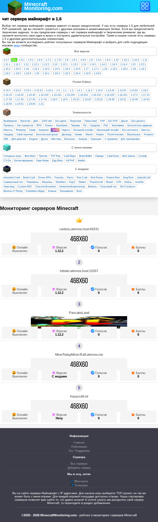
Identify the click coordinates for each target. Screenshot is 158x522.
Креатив (25, 121)
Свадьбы (95, 125)
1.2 (71, 90)
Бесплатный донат (47, 134)
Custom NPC (25, 186)
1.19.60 (31, 104)
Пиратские (91, 121)
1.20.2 (56, 73)
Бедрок (33, 139)
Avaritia (139, 182)
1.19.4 (27, 73)
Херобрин (62, 125)
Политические (115, 134)
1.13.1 (64, 64)
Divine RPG (44, 177)
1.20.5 (87, 73)
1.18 (104, 69)
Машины (47, 182)
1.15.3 (17, 69)
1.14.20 (110, 90)
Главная (79, 442)
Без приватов (25, 125)
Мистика (56, 139)
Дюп (35, 121)
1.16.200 (70, 95)
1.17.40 (31, 99)
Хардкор (8, 134)
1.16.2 (46, 69)
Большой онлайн (83, 130)
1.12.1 (35, 64)
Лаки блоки (42, 160)
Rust (79, 191)
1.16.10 (7, 95)
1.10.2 (135, 60)
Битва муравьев (23, 160)
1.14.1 (92, 64)
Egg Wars (57, 160)
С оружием (111, 139)
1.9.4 (107, 60)
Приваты (8, 125)
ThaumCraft (96, 182)
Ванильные (134, 134)
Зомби (81, 160)
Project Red (113, 177)
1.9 (91, 60)
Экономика (117, 125)
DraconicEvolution (46, 186)
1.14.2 (103, 64)
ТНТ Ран (55, 156)
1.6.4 (39, 60)
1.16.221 (123, 95)
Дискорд (66, 134)
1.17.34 (19, 99)
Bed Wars (30, 156)
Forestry (59, 177)
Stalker (82, 182)
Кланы (49, 125)
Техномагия (66, 191)
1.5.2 (31, 60)
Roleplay (21, 130)
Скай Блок (113, 156)
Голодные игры (12, 156)
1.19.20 (87, 99)
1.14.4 (123, 64)
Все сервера (79, 463)
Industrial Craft (11, 177)
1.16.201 (83, 95)
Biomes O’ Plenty (13, 191)
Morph (109, 182)
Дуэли (44, 139)
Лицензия (75, 121)
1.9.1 (99, 60)
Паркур (99, 156)
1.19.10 (75, 99)
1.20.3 (66, 73)
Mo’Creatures (127, 186)
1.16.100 (44, 95)
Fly (84, 125)
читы (17, 45)
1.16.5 (76, 69)
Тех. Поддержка (79, 450)
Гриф (32, 130)
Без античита (130, 130)
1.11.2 (17, 64)
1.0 (58, 90)
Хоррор (82, 139)
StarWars (61, 182)
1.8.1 (74, 60)
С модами (59, 376)
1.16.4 (66, 69)
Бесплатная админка (139, 125)
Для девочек (19, 139)
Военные (69, 139)
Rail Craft (82, 177)
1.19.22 (98, 99)
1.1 (65, 90)
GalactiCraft (143, 177)
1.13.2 (74, 64)
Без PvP (113, 121)
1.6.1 (79, 90)
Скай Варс (70, 156)
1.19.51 (19, 104)
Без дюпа (60, 121)
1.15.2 (6, 69)
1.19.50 (7, 104)
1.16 (26, 69)
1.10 (116, 60)
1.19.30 (110, 99)
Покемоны (33, 182)
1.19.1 (142, 69)
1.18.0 (53, 99)
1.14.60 (133, 90)
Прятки (43, 156)
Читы (55, 130)
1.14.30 (122, 90)
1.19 (133, 69)
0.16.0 (49, 90)
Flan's (70, 177)
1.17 (86, 69)
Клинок (52, 191)
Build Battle (85, 156)
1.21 (41, 104)
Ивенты (8, 130)
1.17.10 (145, 95)
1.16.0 (144, 90)
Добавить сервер (79, 467)
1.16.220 (109, 95)
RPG (39, 125)
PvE (105, 125)
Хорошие (96, 139)
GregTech (128, 177)
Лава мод (8, 186)
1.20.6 (97, 73)
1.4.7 (6, 60)
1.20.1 (46, 73)
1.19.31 (122, 99)
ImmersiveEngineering (72, 186)
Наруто (66, 130)
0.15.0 (27, 90)
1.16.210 (96, 95)
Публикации (79, 446)
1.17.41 (43, 99)
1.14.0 (99, 90)
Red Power (97, 177)
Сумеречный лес (13, 182)
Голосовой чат (108, 186)
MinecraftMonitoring (43, 6)
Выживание (10, 121)
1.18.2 (124, 69)
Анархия (44, 130)
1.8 (66, 60)
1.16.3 (56, 69)
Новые (100, 134)
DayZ (72, 182)
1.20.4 (76, 73)
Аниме (78, 134)
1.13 (54, 64)
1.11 (145, 60)
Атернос (149, 134)
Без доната (138, 121)
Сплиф (142, 156)
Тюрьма (75, 125)
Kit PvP (70, 160)
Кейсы (128, 182)
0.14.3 (17, 90)
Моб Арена (128, 156)
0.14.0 (6, 90)
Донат (124, 121)
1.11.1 (6, 64)
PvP (102, 121)
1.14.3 (113, 64)
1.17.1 (95, 69)
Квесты (145, 130)
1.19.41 (145, 99)
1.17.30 (7, 99)
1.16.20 (19, 95)
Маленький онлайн (108, 130)
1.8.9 (83, 60)
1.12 (26, 64)
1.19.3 (17, 73)
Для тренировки (130, 139)
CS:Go (7, 160)
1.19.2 (6, 73)
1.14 (83, 64)
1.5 (14, 60)
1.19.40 (134, 99)
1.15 (133, 64)
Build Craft (29, 177)
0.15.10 (38, 90)
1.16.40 (31, 95)
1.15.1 (142, 64)
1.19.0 (64, 99)
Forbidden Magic (35, 191)
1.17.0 (134, 95)
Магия (89, 134)
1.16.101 (57, 95)
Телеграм (81, 485)
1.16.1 (35, 69)
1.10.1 (125, 60)
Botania (92, 186)
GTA (118, 182)
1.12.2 (45, 64)
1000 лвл (47, 121)
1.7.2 (48, 60)
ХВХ (5, 139)
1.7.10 (58, 60)
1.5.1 (22, 60)
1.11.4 (89, 90)
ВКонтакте (80, 481)
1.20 (36, 73)
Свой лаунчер (25, 134)
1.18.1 (113, 69)
